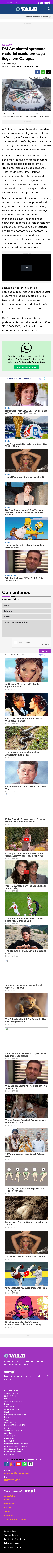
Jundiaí (7, 1511)
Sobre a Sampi (10, 1531)
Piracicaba (9, 1515)
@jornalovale (17, 1459)
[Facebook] (37, 72)
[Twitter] (48, 72)
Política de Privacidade (14, 1539)
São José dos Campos (15, 1519)
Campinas (9, 1504)
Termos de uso (11, 1535)
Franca (7, 1507)
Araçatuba (9, 1496)
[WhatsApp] (43, 72)
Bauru (7, 1500)
